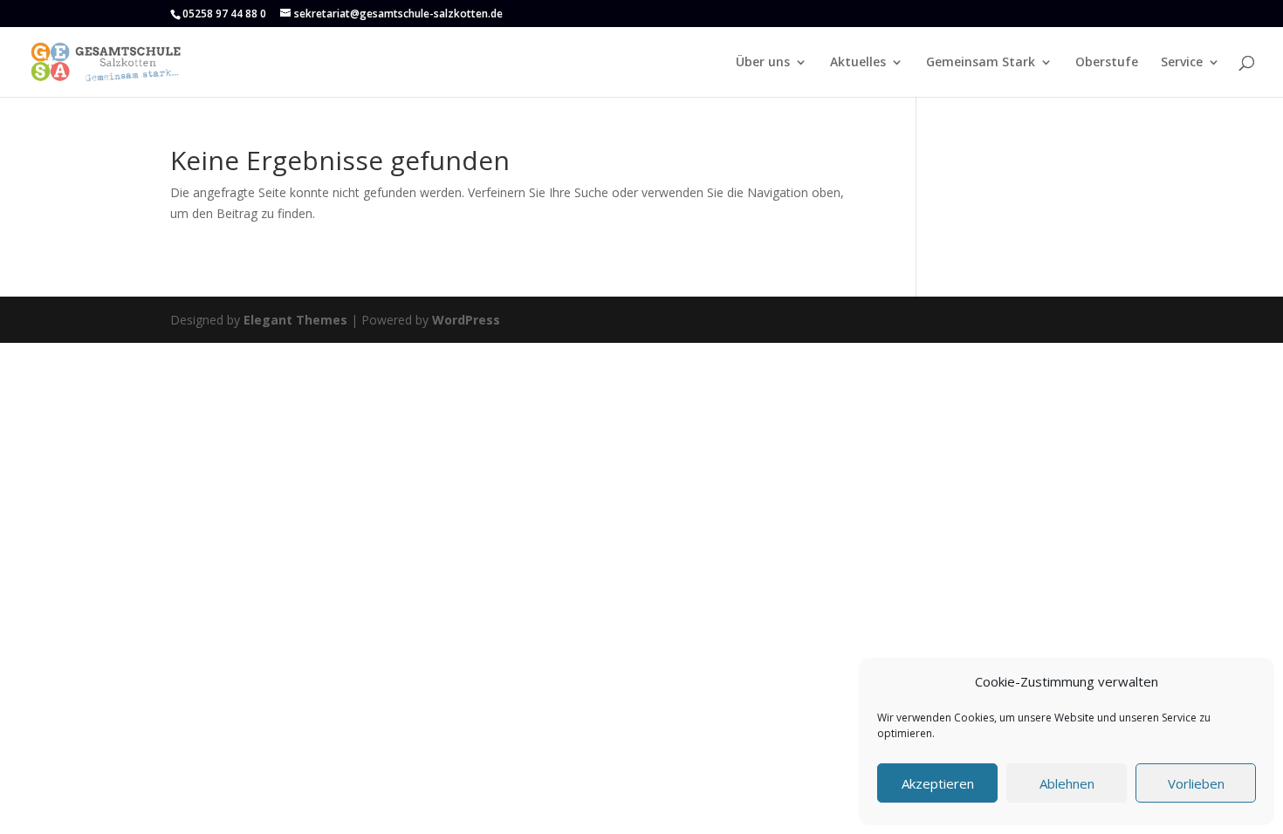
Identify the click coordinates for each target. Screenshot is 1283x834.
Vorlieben (1196, 783)
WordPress (466, 319)
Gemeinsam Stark (980, 63)
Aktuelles (858, 63)
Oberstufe (1106, 63)
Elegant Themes (295, 319)
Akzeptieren (938, 783)
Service (1182, 63)
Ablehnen (1066, 783)
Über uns (763, 63)
